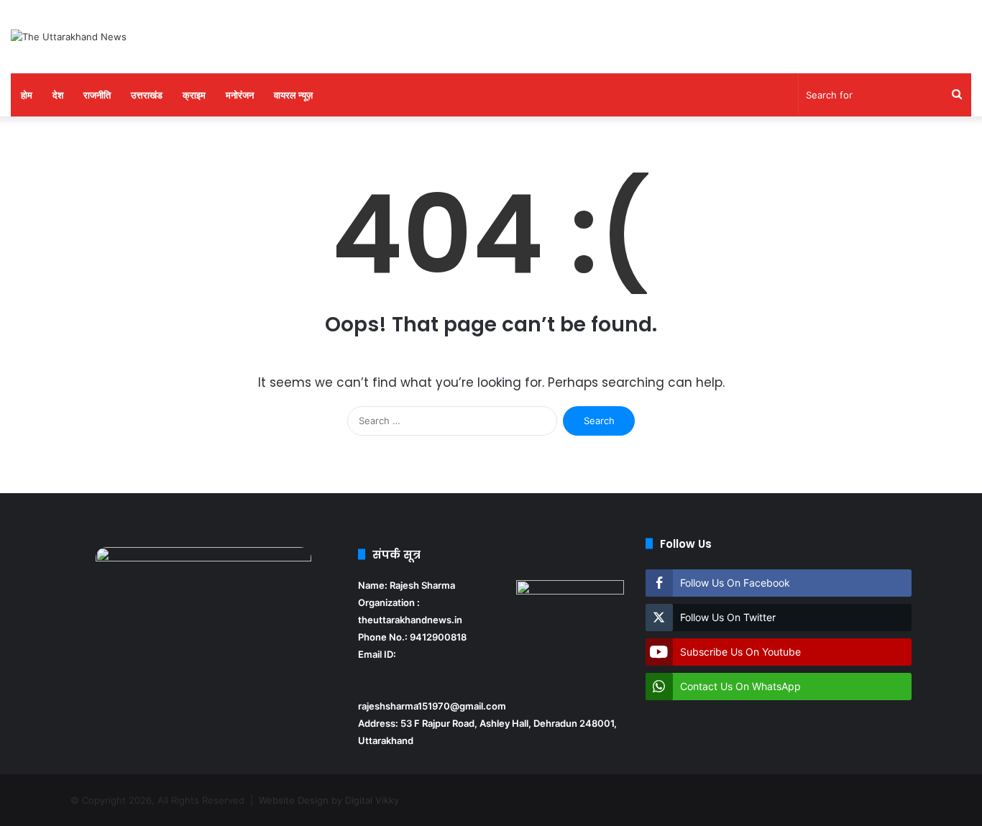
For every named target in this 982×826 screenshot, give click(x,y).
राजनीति (97, 95)
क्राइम (194, 95)
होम (26, 95)
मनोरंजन (240, 95)
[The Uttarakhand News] (69, 37)
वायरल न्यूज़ (293, 95)
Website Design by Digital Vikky (329, 800)
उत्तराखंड (146, 95)
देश (57, 95)
